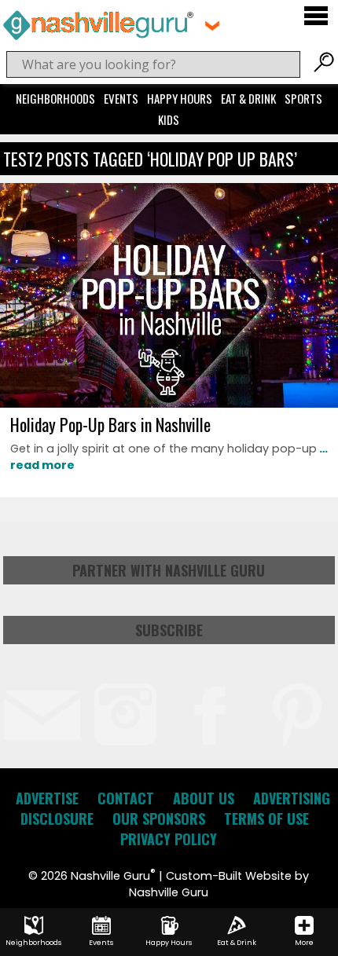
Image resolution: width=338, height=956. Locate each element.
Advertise (47, 798)
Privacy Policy (168, 839)
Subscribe (169, 630)
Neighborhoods (55, 98)
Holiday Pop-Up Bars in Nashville (110, 424)
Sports (303, 98)
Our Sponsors (158, 818)
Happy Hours (179, 98)
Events (121, 98)
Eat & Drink (248, 98)
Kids (168, 119)
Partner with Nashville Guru (168, 570)
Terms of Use (266, 818)
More (304, 942)
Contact (125, 798)
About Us (203, 798)
